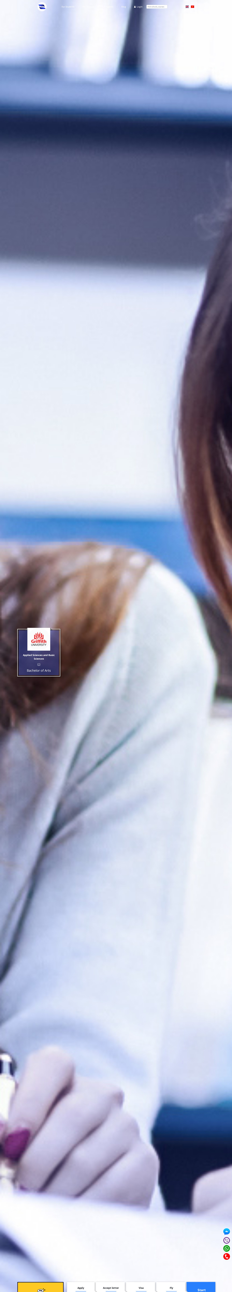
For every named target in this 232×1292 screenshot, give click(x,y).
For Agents (107, 6)
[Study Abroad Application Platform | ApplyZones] (42, 6)
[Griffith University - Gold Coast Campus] (38, 639)
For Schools (88, 6)
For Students (68, 6)
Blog (123, 6)
